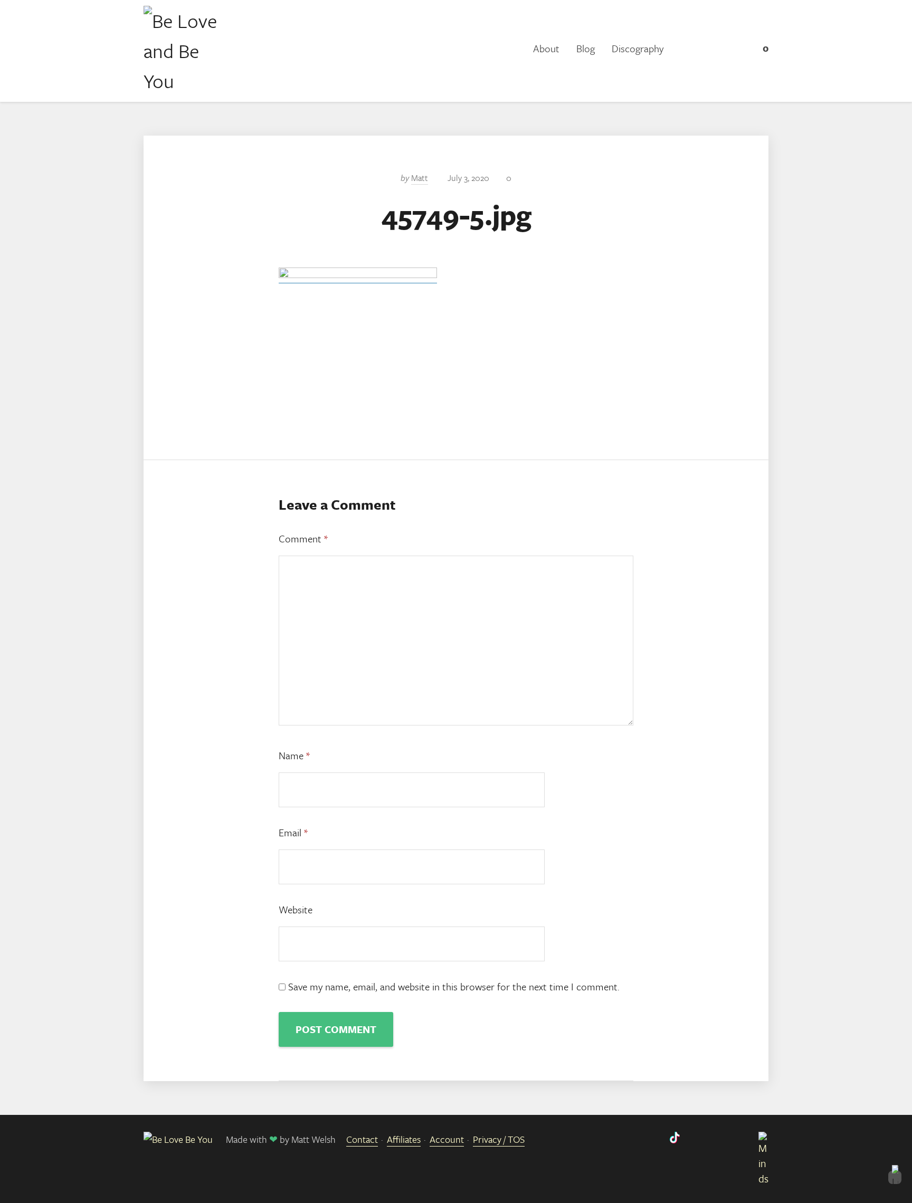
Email (293, 832)
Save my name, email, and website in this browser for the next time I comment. (454, 986)
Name (294, 755)
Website (295, 909)
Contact (362, 1139)
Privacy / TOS (499, 1139)
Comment (303, 538)
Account (447, 1139)
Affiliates (404, 1139)
